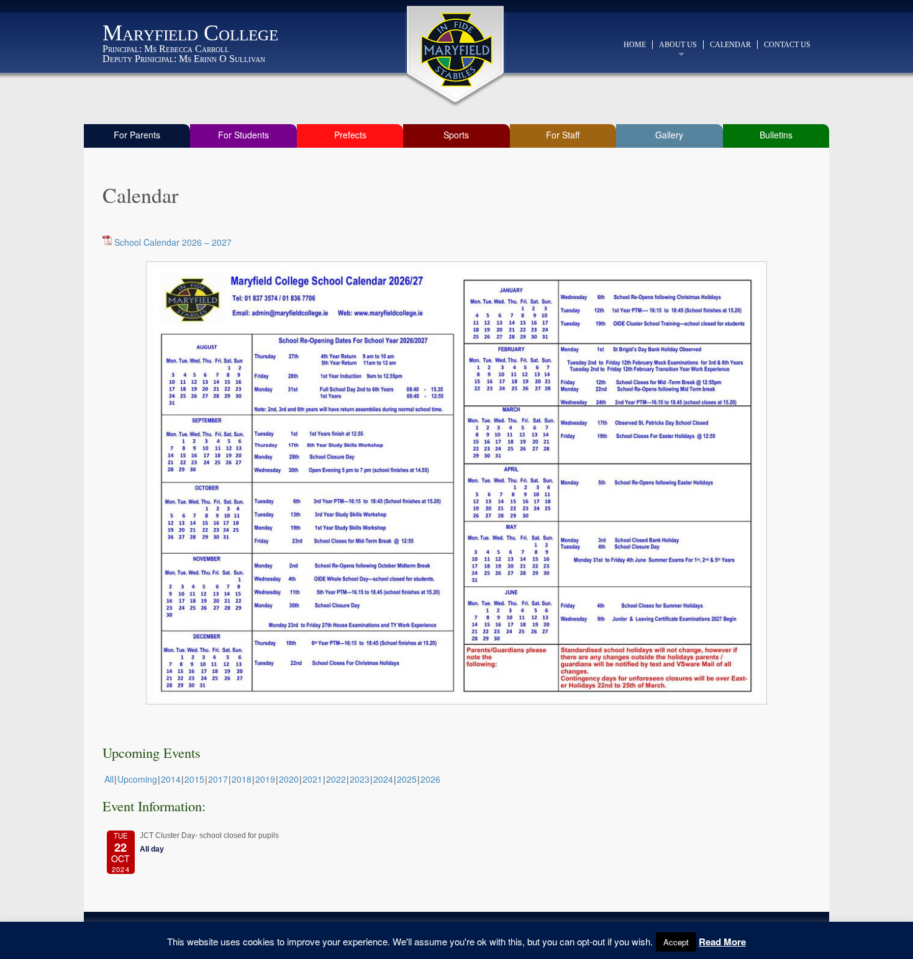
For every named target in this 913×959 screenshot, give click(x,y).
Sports (456, 134)
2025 (407, 779)
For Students (243, 134)
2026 (430, 779)
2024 (383, 779)
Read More (722, 941)
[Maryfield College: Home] (456, 49)
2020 (289, 779)
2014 (171, 779)
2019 (265, 779)
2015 (194, 779)
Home (635, 44)
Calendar (730, 44)
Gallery (669, 134)
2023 (360, 779)
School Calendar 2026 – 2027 (173, 242)
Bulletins (776, 134)
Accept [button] (676, 942)
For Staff (562, 134)
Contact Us (787, 44)
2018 (242, 779)
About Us (678, 44)
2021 (312, 779)
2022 (336, 779)
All (109, 779)
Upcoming (137, 779)
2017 (218, 779)
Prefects (350, 134)
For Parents (137, 134)
